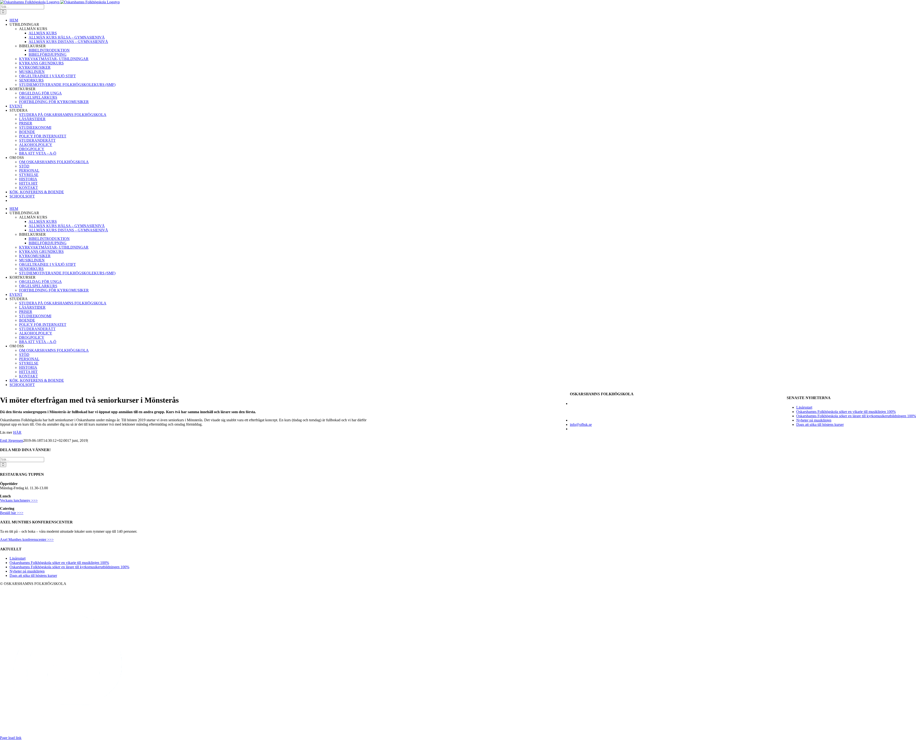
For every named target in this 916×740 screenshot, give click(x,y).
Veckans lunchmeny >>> (19, 500)
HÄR (17, 432)
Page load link (10, 738)
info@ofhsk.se (581, 424)
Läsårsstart (804, 407)
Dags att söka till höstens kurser (820, 424)
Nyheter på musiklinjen (813, 420)
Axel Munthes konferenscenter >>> (27, 539)
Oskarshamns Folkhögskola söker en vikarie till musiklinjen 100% (846, 412)
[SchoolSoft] (74, 733)
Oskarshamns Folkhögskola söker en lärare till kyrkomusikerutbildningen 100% (856, 416)
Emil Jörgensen (11, 440)
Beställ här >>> (11, 513)
